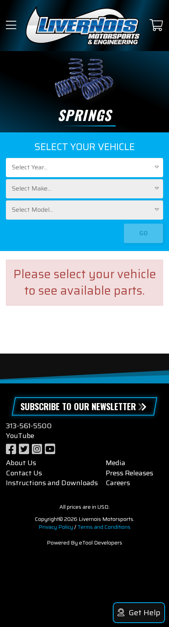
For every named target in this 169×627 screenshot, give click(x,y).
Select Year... (30, 167)
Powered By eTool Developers (84, 542)
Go (143, 233)
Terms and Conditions (103, 526)
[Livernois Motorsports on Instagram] (37, 449)
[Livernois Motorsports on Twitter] (24, 449)
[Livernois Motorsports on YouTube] (50, 449)
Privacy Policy (56, 526)
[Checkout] (156, 25)
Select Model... (32, 209)
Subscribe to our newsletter (78, 406)
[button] (11, 25)
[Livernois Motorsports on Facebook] (11, 449)
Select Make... (31, 188)
